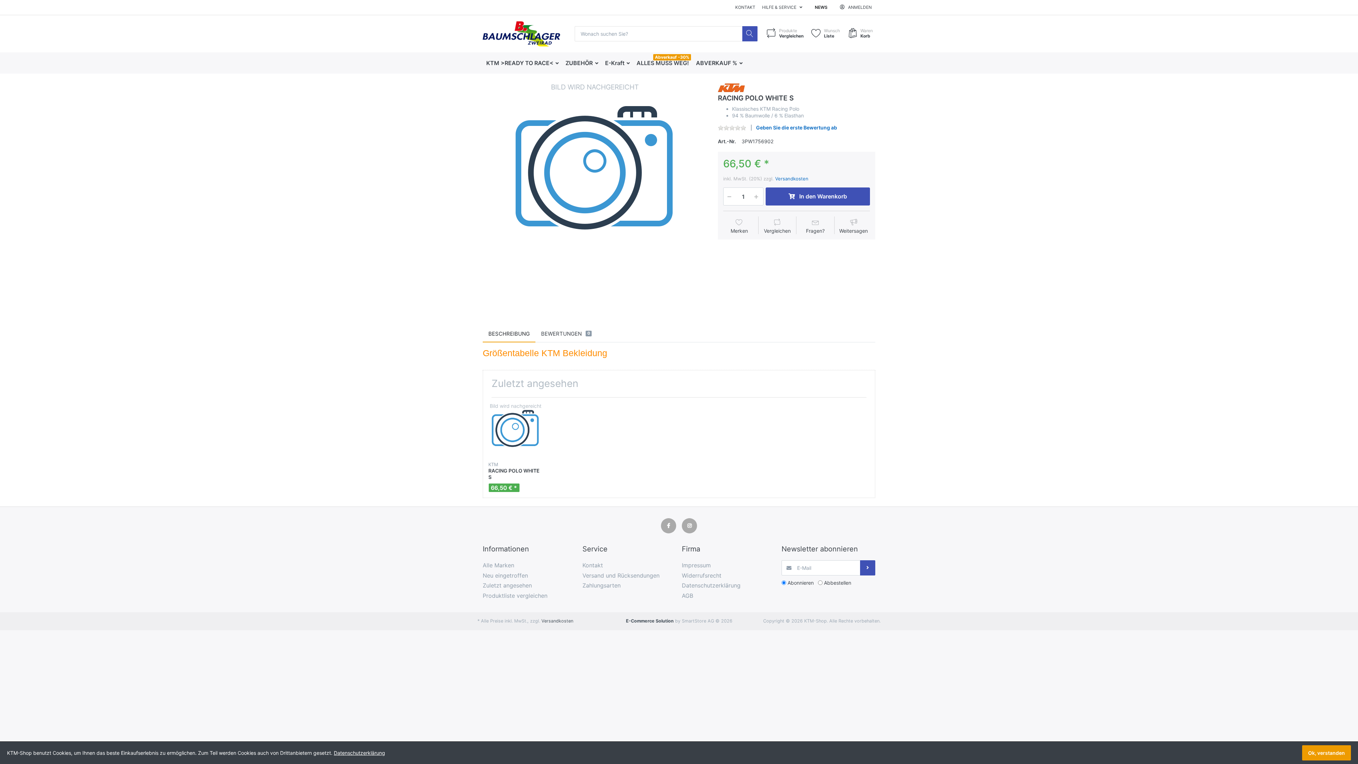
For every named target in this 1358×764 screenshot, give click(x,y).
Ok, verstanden (1326, 753)
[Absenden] (867, 567)
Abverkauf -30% (672, 57)
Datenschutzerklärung (359, 753)
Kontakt (745, 7)
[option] (595, 194)
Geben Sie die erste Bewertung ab (796, 128)
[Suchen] (750, 33)
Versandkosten (791, 178)
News (821, 7)
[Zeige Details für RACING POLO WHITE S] (515, 430)
